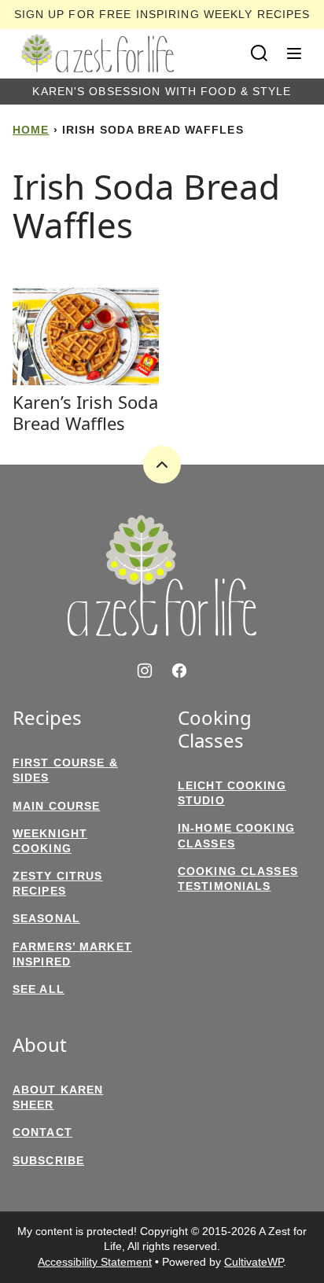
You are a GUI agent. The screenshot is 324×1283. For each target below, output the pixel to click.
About (40, 1045)
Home (31, 129)
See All (38, 989)
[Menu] (294, 53)
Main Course (56, 806)
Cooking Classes (215, 729)
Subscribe (48, 1160)
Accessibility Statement (95, 1261)
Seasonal (46, 918)
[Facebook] (179, 670)
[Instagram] (144, 670)
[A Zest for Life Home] (97, 53)
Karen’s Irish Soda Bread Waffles (85, 412)
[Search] (259, 53)
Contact (42, 1132)
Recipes (47, 718)
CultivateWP (253, 1261)
